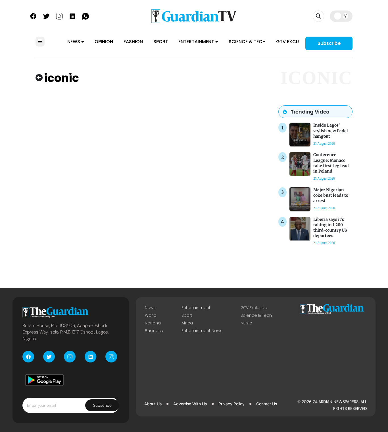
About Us (153, 403)
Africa (187, 323)
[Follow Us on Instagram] (59, 15)
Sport (160, 41)
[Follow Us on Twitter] (46, 15)
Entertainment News (202, 331)
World (151, 315)
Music (246, 323)
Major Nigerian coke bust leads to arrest (330, 195)
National (153, 323)
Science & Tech (247, 41)
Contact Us (266, 403)
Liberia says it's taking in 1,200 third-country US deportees (330, 227)
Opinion (104, 41)
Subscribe (329, 43)
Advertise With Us (190, 403)
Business (154, 331)
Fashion (133, 41)
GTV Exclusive (293, 41)
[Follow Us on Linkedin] (72, 15)
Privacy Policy (231, 403)
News (74, 41)
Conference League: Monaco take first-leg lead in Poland (331, 163)
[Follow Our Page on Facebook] (33, 15)
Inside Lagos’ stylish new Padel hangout (330, 131)
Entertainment (196, 41)
